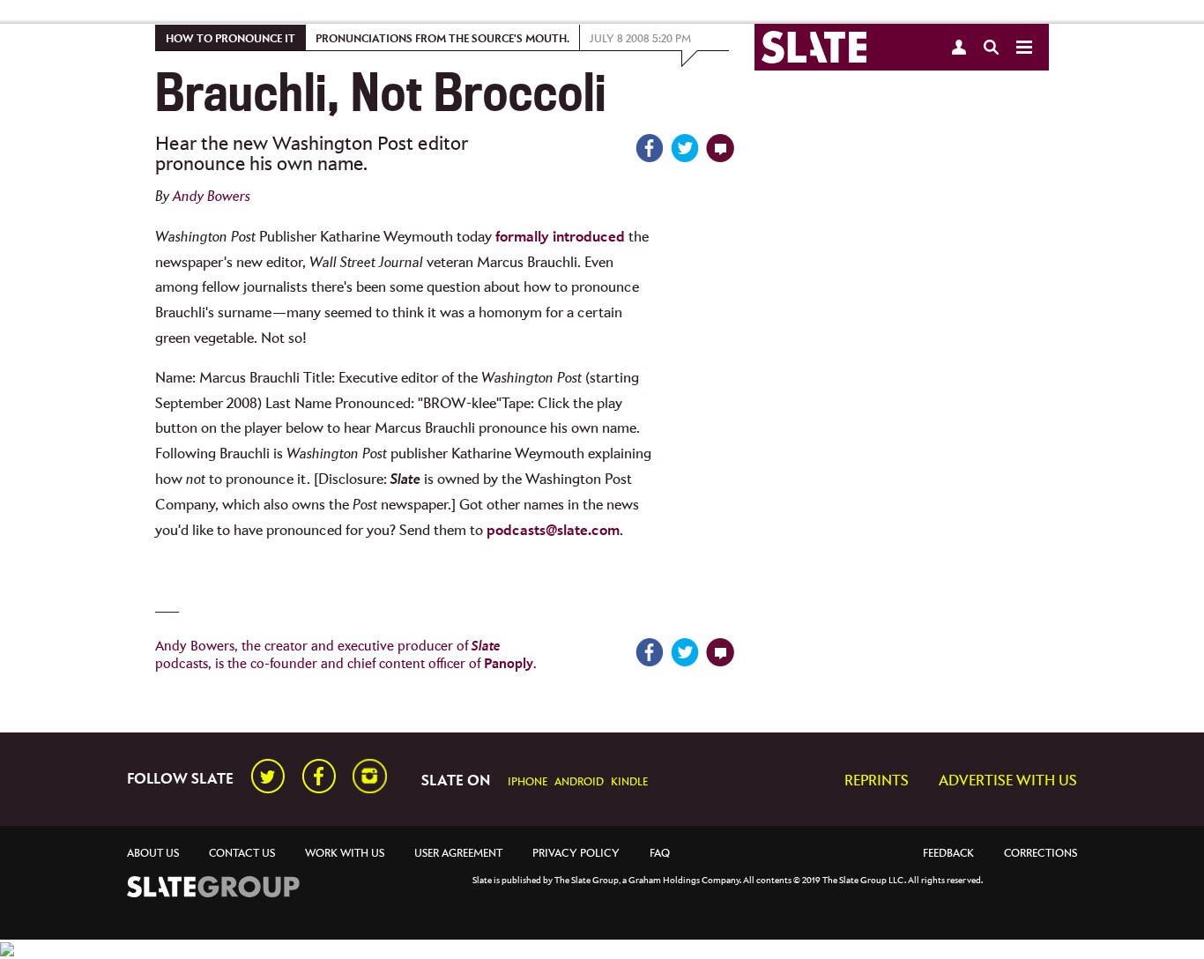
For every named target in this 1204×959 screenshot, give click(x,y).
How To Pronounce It (230, 39)
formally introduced (560, 237)
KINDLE (629, 782)
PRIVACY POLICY (576, 853)
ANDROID (579, 782)
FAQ (660, 853)
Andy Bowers (211, 197)
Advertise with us (1008, 781)
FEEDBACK (948, 853)
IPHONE (527, 782)
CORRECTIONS (1040, 853)
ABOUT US (153, 853)
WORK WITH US (344, 853)
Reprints (876, 781)
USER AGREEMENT (458, 853)
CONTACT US (242, 853)
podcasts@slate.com (553, 531)
